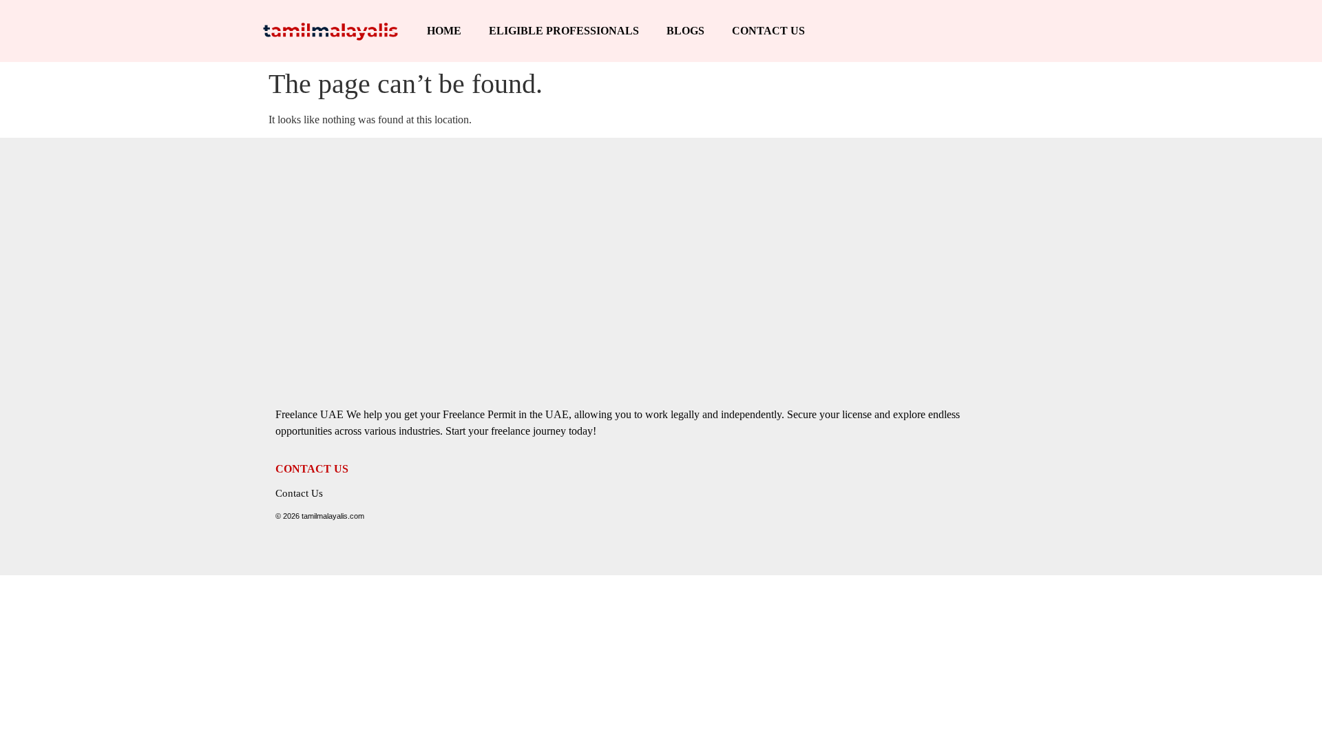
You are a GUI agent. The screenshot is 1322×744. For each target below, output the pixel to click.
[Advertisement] (661, 254)
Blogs (685, 31)
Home (444, 31)
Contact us (768, 31)
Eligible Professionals (564, 31)
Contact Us (299, 493)
